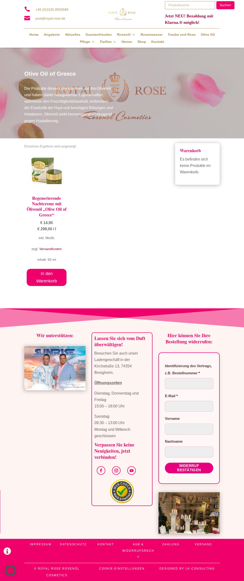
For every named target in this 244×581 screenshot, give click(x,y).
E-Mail (171, 396)
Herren (127, 42)
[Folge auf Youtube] (131, 470)
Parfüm (106, 42)
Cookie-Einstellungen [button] (122, 568)
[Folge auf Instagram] (116, 470)
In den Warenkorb (46, 277)
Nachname (174, 441)
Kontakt (157, 42)
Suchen (225, 5)
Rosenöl (124, 34)
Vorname (173, 418)
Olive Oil (208, 34)
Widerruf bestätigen (189, 468)
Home (34, 34)
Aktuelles (72, 34)
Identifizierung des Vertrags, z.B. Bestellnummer (188, 369)
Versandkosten (50, 249)
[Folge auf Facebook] (101, 470)
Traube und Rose (182, 34)
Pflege (85, 42)
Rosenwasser (152, 34)
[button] (10, 570)
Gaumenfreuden (99, 34)
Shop (141, 42)
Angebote (52, 34)
